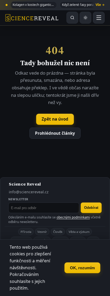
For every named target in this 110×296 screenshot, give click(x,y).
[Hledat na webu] (72, 18)
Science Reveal (25, 184)
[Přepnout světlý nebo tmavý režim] (85, 18)
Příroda (26, 232)
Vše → (100, 5)
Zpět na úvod (55, 119)
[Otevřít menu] (99, 18)
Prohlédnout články (55, 133)
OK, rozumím (82, 268)
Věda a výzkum (79, 232)
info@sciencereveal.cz (29, 191)
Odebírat (91, 208)
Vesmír (42, 232)
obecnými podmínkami (73, 217)
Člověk (57, 232)
